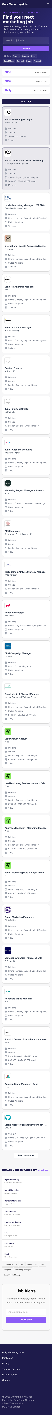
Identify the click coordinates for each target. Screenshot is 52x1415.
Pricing (5, 1363)
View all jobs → (44, 1170)
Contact (6, 1380)
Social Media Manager (12, 1275)
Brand (28, 61)
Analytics (7, 1270)
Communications (10, 1264)
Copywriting (31, 1264)
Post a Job (7, 1358)
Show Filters (26, 101)
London (25, 56)
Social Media (9, 61)
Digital (33, 56)
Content (20, 61)
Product (37, 61)
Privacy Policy (9, 1374)
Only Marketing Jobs (15, 4)
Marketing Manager (23, 1270)
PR (22, 1264)
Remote (16, 56)
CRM (42, 1264)
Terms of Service (11, 1369)
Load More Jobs (26, 1155)
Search (26, 48)
